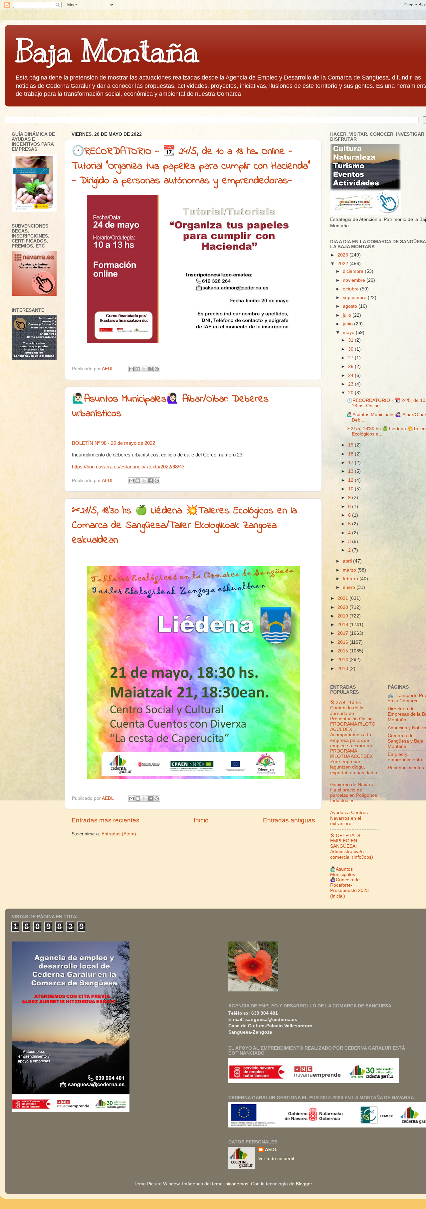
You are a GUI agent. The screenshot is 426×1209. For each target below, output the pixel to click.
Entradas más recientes (105, 820)
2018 (343, 624)
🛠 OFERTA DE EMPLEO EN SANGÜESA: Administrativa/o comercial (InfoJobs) (351, 846)
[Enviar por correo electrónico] (131, 369)
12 (351, 480)
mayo (349, 332)
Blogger (304, 1183)
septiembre (355, 297)
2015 (343, 650)
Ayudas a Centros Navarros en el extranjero (349, 818)
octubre (351, 288)
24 (351, 375)
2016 (343, 642)
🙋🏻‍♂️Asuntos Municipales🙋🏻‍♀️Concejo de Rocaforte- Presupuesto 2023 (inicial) (349, 883)
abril (348, 561)
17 (351, 462)
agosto (350, 306)
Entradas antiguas (289, 820)
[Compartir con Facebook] (150, 369)
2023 (343, 255)
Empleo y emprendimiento (405, 757)
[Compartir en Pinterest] (156, 369)
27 (351, 357)
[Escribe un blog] (137, 369)
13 (351, 471)
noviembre (354, 280)
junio (348, 323)
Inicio (201, 820)
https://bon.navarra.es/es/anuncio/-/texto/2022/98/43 (128, 466)
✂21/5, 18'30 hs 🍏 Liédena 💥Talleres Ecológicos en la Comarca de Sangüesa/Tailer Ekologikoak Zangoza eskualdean (184, 526)
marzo (350, 570)
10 (351, 488)
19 (351, 444)
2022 (343, 263)
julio (347, 315)
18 (351, 453)
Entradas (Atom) (119, 833)
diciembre (354, 271)
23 (351, 384)
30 (351, 349)
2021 (343, 598)
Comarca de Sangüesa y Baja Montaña (405, 741)
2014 (343, 659)
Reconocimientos (406, 767)
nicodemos (236, 1183)
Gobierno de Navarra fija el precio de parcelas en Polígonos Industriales (353, 792)
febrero (351, 578)
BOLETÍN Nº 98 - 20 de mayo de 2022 (113, 443)
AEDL (271, 1149)
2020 (343, 607)
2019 (343, 615)
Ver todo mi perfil (276, 1158)
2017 (343, 633)
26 (351, 366)
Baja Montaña (107, 51)
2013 (343, 668)
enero (349, 587)
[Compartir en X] (144, 369)
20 (351, 392)
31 (351, 340)
